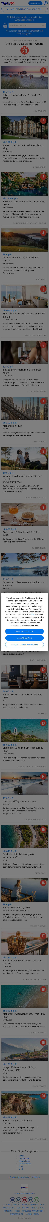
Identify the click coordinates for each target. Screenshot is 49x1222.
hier (33, 614)
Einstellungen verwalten (24, 644)
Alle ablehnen (24, 638)
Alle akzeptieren (24, 631)
